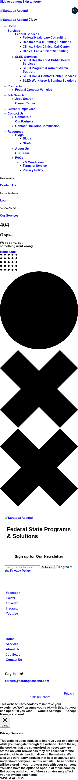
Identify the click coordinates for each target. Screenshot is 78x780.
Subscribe (47, 567)
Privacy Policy (20, 570)
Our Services (9, 215)
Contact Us (8, 185)
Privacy (69, 693)
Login (4, 200)
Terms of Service (39, 697)
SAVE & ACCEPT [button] (12, 778)
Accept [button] (71, 711)
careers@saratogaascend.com (27, 680)
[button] (65, 10)
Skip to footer (32, 1)
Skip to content (11, 1)
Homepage (8, 251)
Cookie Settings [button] (49, 711)
